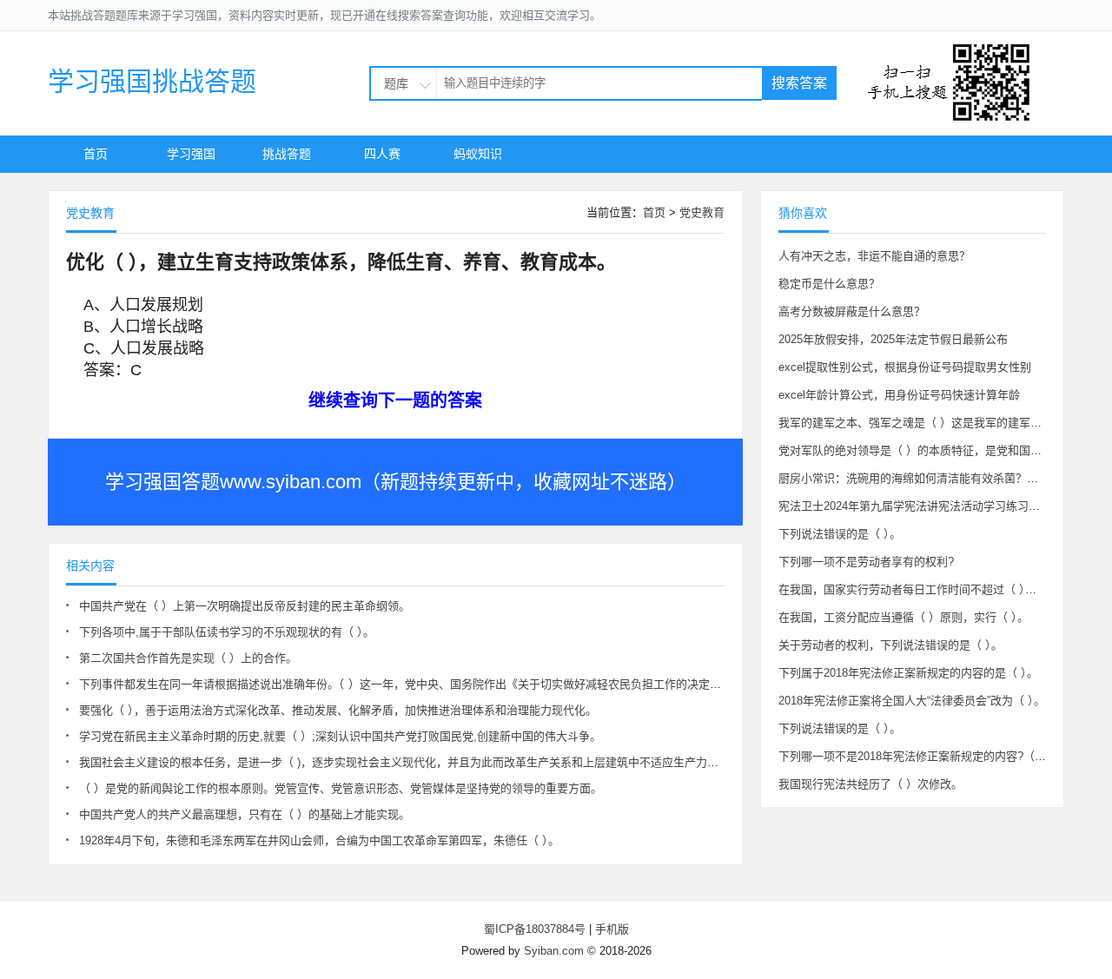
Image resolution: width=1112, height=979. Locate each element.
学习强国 (191, 154)
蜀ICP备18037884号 (535, 929)
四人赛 (382, 154)
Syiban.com (554, 950)
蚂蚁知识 (477, 154)
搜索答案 (799, 83)
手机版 (612, 929)
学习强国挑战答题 (152, 81)
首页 (95, 154)
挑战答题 (286, 154)
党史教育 (702, 212)
